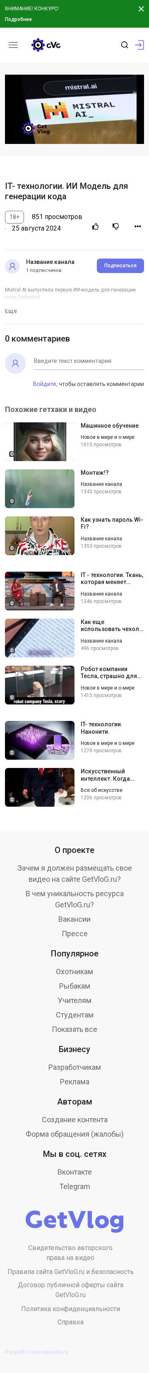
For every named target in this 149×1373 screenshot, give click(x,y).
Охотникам (74, 971)
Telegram (74, 1186)
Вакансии (74, 919)
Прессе (75, 933)
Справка (71, 1322)
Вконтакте (75, 1172)
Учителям (74, 1000)
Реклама (74, 1081)
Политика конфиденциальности (70, 1309)
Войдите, (45, 384)
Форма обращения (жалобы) (75, 1134)
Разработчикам (74, 1067)
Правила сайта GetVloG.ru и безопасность (70, 1272)
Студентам (75, 1014)
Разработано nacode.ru (36, 1352)
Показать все (74, 1029)
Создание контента (75, 1119)
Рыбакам (74, 986)
